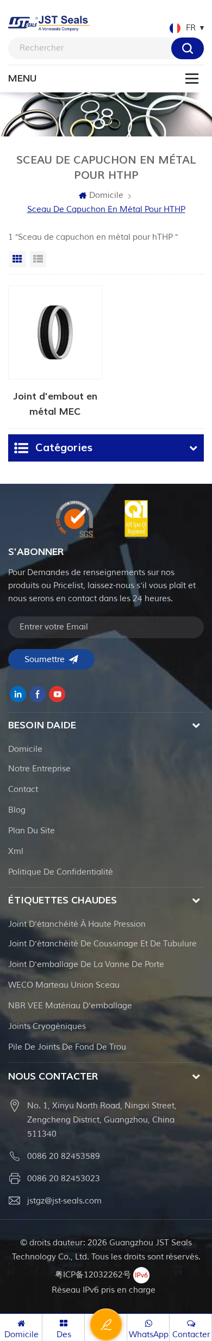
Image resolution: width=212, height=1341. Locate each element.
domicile (25, 749)
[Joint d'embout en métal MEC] (55, 351)
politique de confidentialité (60, 872)
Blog (17, 810)
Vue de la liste (38, 259)
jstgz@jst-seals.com (64, 1201)
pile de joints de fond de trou (67, 1047)
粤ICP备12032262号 (93, 1275)
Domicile (106, 195)
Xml (15, 851)
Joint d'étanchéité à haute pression (77, 924)
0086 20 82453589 (63, 1156)
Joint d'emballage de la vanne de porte (86, 964)
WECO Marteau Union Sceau (64, 985)
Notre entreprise (39, 769)
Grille (17, 259)
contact (23, 789)
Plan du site (31, 831)
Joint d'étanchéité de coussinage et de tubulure (102, 944)
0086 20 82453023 (63, 1179)
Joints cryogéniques (47, 1026)
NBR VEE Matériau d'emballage (70, 1006)
